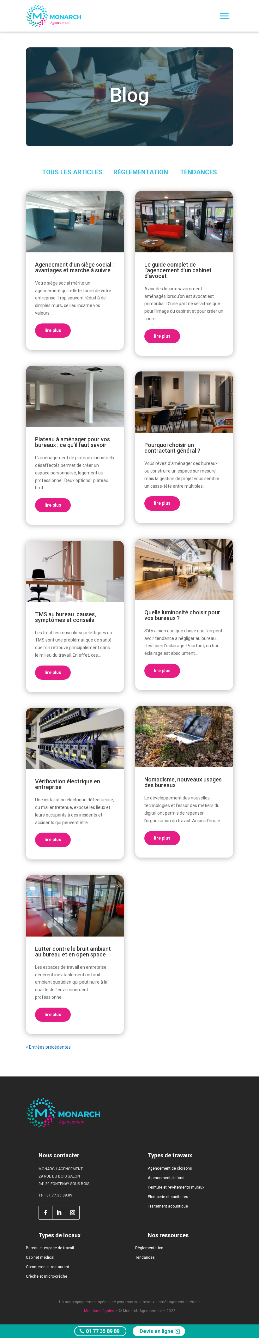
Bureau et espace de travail (50, 1248)
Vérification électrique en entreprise (67, 784)
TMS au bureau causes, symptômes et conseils (65, 617)
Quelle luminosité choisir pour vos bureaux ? (182, 615)
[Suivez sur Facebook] (45, 1213)
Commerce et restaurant (47, 1267)
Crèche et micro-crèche (46, 1276)
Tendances (198, 172)
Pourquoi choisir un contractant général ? (172, 448)
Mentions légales (99, 1311)
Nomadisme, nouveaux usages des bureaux (183, 782)
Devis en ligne (156, 1331)
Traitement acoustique (168, 1206)
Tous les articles (72, 172)
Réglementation (140, 172)
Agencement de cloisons (170, 1168)
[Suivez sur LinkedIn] (59, 1213)
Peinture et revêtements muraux (176, 1187)
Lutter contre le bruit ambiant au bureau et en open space (73, 951)
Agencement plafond (166, 1178)
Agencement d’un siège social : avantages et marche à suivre (74, 267)
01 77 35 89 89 (102, 1331)
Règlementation (149, 1248)
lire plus (53, 330)
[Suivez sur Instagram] (73, 1213)
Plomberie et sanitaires (168, 1197)
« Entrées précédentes (48, 1047)
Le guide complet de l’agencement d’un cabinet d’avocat (178, 270)
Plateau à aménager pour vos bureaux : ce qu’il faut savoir (72, 442)
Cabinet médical (40, 1257)
